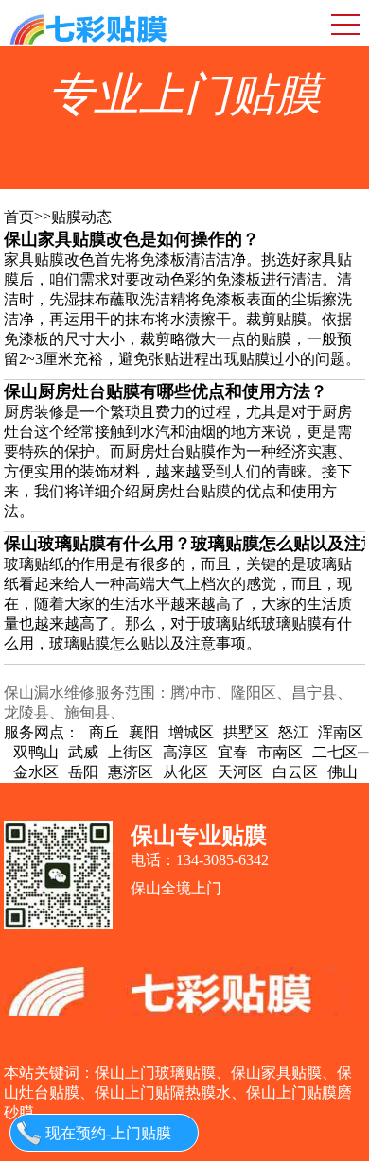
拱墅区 (246, 732)
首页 (19, 217)
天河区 (240, 772)
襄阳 (144, 732)
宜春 (233, 752)
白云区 (295, 772)
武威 (83, 752)
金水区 (36, 772)
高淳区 (185, 752)
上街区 (130, 752)
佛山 (342, 772)
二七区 (335, 752)
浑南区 (340, 732)
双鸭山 (36, 752)
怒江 (293, 732)
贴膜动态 (81, 217)
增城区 (191, 732)
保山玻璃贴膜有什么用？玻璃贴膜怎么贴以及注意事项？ (184, 543)
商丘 (104, 732)
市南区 (280, 752)
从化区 (185, 772)
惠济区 (130, 772)
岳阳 (83, 772)
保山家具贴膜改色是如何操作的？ (131, 239)
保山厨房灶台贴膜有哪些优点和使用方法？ (165, 391)
